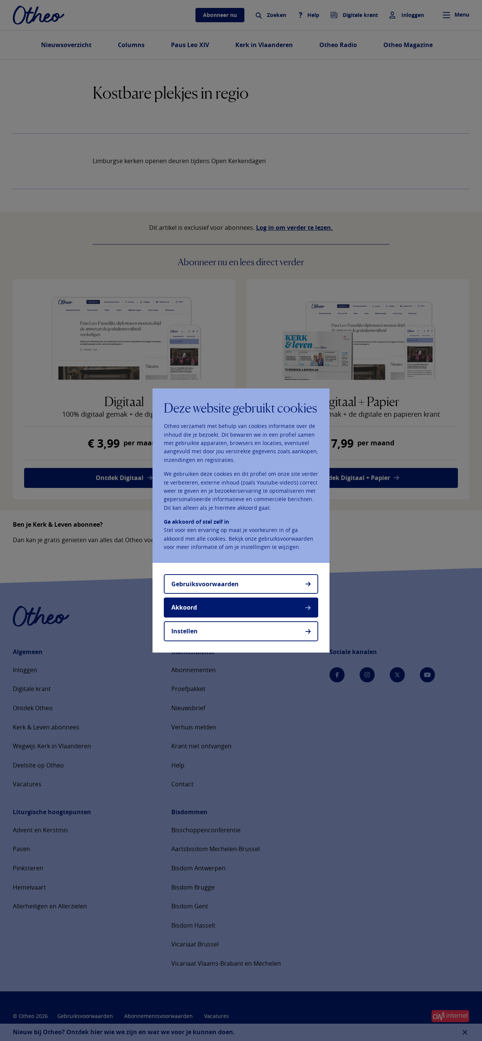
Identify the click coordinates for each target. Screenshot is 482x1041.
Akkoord (184, 607)
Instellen (184, 631)
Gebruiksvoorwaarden (205, 584)
